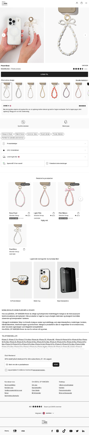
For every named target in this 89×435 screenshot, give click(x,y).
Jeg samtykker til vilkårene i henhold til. (26, 370)
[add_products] (29, 213)
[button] (44, 406)
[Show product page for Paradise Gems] (54, 92)
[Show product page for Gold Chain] (42, 92)
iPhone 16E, (51, 339)
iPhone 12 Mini (80, 344)
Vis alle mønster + (82, 80)
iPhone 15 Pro (21, 342)
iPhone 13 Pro (17, 344)
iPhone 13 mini (40, 344)
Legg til (44, 74)
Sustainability (36, 388)
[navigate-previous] (81, 199)
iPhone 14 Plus (71, 342)
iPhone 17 (5, 339)
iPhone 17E (43, 339)
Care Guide (36, 390)
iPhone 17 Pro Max (25, 339)
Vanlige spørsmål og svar (13, 390)
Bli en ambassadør (65, 393)
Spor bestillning (10, 385)
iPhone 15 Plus (31, 342)
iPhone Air (35, 339)
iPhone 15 (13, 342)
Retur (7, 393)
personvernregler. (39, 370)
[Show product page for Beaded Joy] (30, 92)
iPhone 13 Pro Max (28, 344)
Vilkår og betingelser (66, 385)
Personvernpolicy (65, 390)
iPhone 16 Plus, (77, 339)
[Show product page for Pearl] (18, 92)
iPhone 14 (53, 342)
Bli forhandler (36, 393)
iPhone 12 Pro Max (68, 344)
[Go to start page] (4, 3)
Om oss (34, 385)
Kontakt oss (9, 388)
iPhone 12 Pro (50, 344)
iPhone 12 (58, 344)
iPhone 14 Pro (61, 342)
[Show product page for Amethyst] (66, 92)
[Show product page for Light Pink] (78, 92)
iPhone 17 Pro (13, 339)
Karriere (61, 388)
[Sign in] (77, 3)
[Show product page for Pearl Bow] (6, 91)
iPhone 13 (8, 344)
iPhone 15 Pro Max (43, 342)
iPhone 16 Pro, (67, 339)
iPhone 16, (59, 339)
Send (56, 364)
